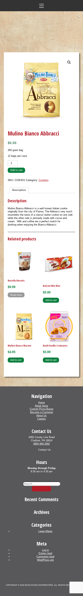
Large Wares (45, 531)
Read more (16, 295)
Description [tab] (19, 190)
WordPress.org (45, 559)
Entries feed (45, 553)
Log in (45, 550)
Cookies (43, 180)
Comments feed (45, 556)
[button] (69, 62)
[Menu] (41, 5)
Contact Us (44, 449)
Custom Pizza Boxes (41, 408)
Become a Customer (41, 412)
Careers (41, 418)
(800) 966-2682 (41, 443)
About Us (41, 415)
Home (41, 402)
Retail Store (41, 405)
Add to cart (16, 170)
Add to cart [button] (51, 300)
